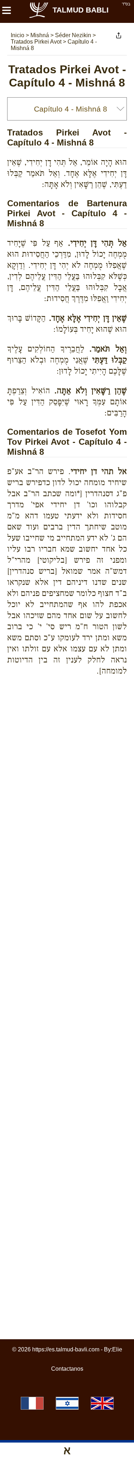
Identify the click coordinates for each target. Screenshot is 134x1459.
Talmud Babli (81, 10)
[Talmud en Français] (32, 1403)
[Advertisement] (70, 707)
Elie (117, 1349)
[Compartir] (118, 35)
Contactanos (67, 1369)
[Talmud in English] (102, 1403)
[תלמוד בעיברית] (67, 1403)
